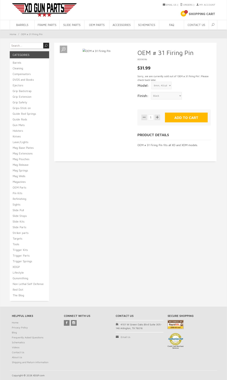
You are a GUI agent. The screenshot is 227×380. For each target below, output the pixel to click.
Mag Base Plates (23, 147)
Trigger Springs (22, 261)
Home (13, 34)
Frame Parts (47, 24)
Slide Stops (20, 215)
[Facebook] (67, 323)
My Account (207, 4)
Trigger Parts (21, 255)
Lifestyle (18, 272)
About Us (17, 357)
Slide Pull (18, 210)
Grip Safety (20, 102)
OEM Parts (97, 24)
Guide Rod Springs (24, 113)
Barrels (22, 24)
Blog (14, 332)
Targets (17, 238)
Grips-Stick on (22, 108)
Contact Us (196, 24)
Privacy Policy (20, 327)
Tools (16, 244)
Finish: (142, 96)
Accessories (122, 24)
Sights (16, 204)
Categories (21, 54)
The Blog (18, 295)
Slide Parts (72, 24)
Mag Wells (19, 176)
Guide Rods (20, 119)
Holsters (18, 130)
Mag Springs (20, 170)
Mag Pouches (21, 159)
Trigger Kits (20, 249)
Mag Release (21, 164)
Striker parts (21, 232)
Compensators (22, 74)
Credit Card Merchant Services (176, 347)
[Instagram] (74, 323)
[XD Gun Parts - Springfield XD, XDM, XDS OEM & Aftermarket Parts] (44, 10)
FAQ (171, 24)
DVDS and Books (23, 79)
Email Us (171, 4)
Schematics (146, 24)
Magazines (19, 181)
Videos (16, 347)
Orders (187, 4)
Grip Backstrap (22, 91)
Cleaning (18, 68)
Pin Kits (17, 193)
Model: (143, 85)
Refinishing (19, 198)
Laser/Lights (20, 142)
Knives (17, 136)
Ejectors (18, 85)
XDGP (16, 266)
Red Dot (18, 289)
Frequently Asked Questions (27, 337)
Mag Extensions (23, 153)
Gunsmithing (20, 278)
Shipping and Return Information (30, 362)
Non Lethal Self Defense (28, 283)
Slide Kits (18, 221)
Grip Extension (22, 96)
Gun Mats (19, 125)
